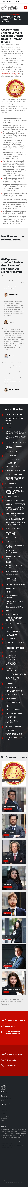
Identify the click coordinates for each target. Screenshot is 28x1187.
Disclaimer (3, 1115)
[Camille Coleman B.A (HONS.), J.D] (14, 930)
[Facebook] (9, 1104)
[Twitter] (5, 1104)
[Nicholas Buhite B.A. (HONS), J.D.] (14, 904)
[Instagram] (2, 1104)
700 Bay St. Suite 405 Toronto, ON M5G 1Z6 (12, 1032)
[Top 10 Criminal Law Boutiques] (14, 773)
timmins (18, 14)
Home (2, 14)
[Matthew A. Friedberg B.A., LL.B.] (14, 825)
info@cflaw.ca (10, 1026)
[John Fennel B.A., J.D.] (14, 852)
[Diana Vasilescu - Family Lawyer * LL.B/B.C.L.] (14, 982)
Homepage (3, 1113)
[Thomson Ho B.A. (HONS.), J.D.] (14, 956)
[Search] (21, 8)
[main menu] (25, 7)
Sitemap (3, 1120)
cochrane (12, 14)
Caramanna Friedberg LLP (10, 74)
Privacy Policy (4, 1118)
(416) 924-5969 (10, 1060)
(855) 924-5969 (10, 1065)
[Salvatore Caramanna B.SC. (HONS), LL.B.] (14, 799)
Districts (7, 14)
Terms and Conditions (6, 1116)
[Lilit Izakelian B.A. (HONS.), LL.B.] (14, 878)
